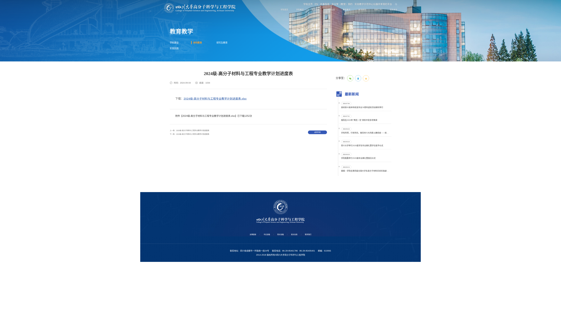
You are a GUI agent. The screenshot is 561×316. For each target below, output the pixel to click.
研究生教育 (225, 65)
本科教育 (199, 65)
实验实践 (176, 73)
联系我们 (320, 284)
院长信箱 (280, 284)
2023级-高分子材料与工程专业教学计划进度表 (198, 163)
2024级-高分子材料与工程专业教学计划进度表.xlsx (215, 125)
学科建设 (176, 65)
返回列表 (317, 160)
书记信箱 (260, 284)
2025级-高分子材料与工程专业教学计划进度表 (198, 157)
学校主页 (303, 6)
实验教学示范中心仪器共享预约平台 (372, 6)
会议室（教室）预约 (340, 6)
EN (312, 6)
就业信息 (300, 284)
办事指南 (322, 6)
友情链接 (240, 284)
